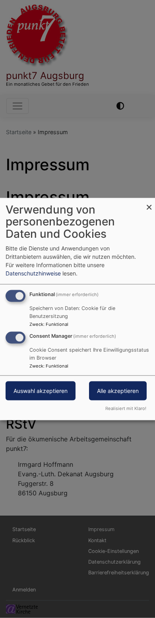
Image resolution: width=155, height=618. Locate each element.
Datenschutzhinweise (33, 273)
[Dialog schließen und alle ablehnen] (149, 203)
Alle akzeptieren (118, 390)
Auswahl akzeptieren (41, 390)
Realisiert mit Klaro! (125, 408)
